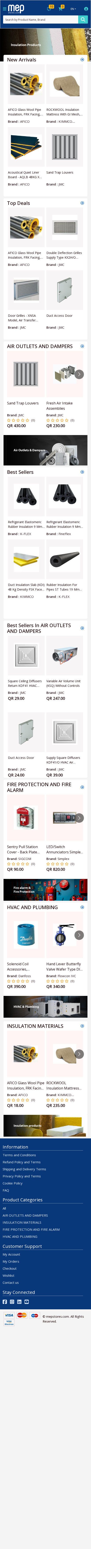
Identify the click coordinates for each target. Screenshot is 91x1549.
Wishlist (8, 1275)
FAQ (6, 1190)
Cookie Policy (13, 1183)
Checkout (10, 1268)
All (4, 1208)
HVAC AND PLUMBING (20, 1236)
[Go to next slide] (79, 374)
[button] (7, 44)
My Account (11, 1254)
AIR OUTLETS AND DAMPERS (25, 1215)
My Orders (11, 1261)
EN (72, 9)
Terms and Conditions (19, 1155)
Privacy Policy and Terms (22, 1176)
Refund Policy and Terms (22, 1162)
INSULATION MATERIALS (22, 1222)
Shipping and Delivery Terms (24, 1169)
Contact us (11, 1282)
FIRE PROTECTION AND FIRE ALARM (31, 1229)
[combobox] (40, 19)
